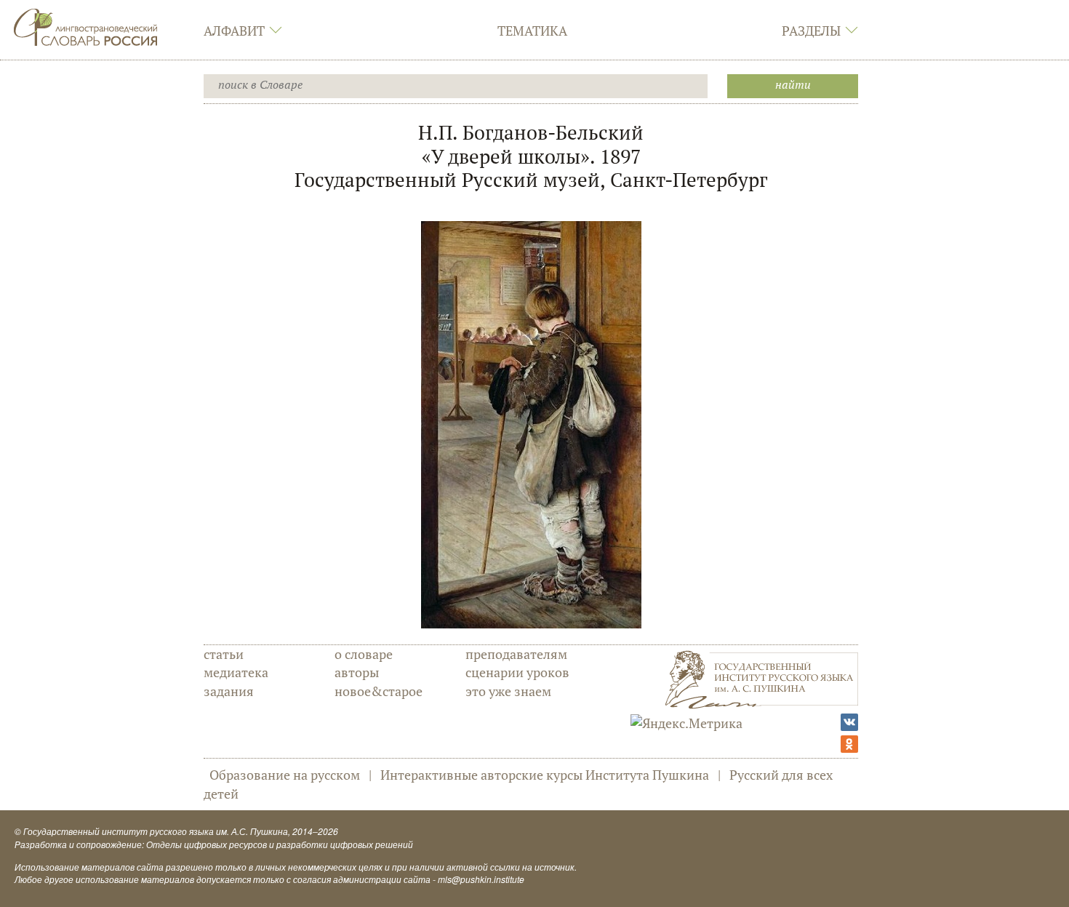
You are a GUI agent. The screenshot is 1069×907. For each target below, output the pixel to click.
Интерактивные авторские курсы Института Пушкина (544, 774)
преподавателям (516, 654)
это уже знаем (508, 691)
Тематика (532, 30)
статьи (224, 654)
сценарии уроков (517, 672)
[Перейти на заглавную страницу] (86, 25)
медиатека (236, 672)
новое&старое (379, 691)
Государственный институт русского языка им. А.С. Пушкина (155, 831)
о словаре (364, 654)
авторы (357, 672)
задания (229, 691)
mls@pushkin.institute (481, 879)
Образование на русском (284, 774)
